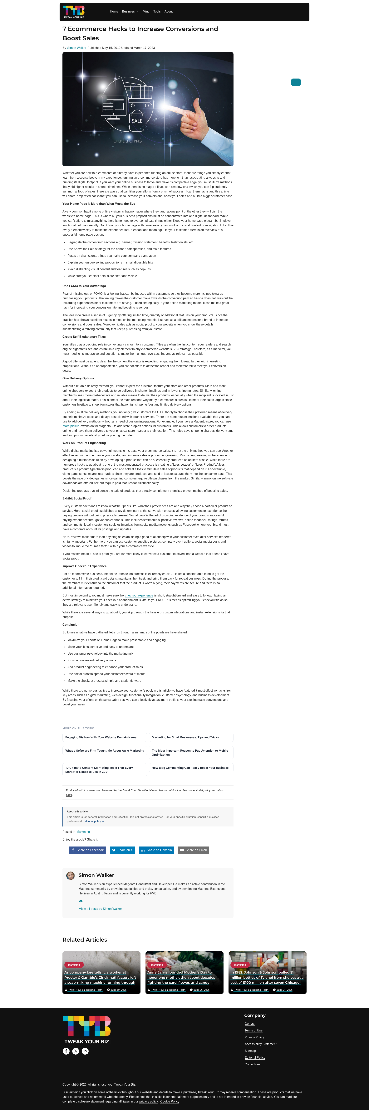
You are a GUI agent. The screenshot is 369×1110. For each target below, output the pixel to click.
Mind (146, 11)
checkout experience (139, 595)
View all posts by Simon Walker (100, 908)
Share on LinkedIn (159, 850)
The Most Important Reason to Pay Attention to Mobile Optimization (190, 752)
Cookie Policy (169, 1101)
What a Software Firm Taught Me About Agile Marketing (104, 750)
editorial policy (201, 790)
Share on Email (196, 850)
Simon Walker (76, 47)
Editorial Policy (255, 1057)
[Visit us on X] (75, 1051)
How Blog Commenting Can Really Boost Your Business (190, 768)
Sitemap (250, 1050)
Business (128, 11)
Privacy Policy (254, 1037)
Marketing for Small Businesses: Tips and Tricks (185, 737)
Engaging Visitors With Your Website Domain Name (100, 737)
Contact (250, 1023)
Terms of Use (254, 1030)
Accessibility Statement (260, 1044)
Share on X (125, 850)
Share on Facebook (90, 850)
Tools (157, 11)
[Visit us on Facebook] (66, 1051)
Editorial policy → (94, 821)
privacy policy (148, 1101)
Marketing (83, 831)
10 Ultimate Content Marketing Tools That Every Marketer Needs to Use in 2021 (99, 770)
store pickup (71, 426)
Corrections (252, 1064)
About (169, 11)
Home (114, 11)
